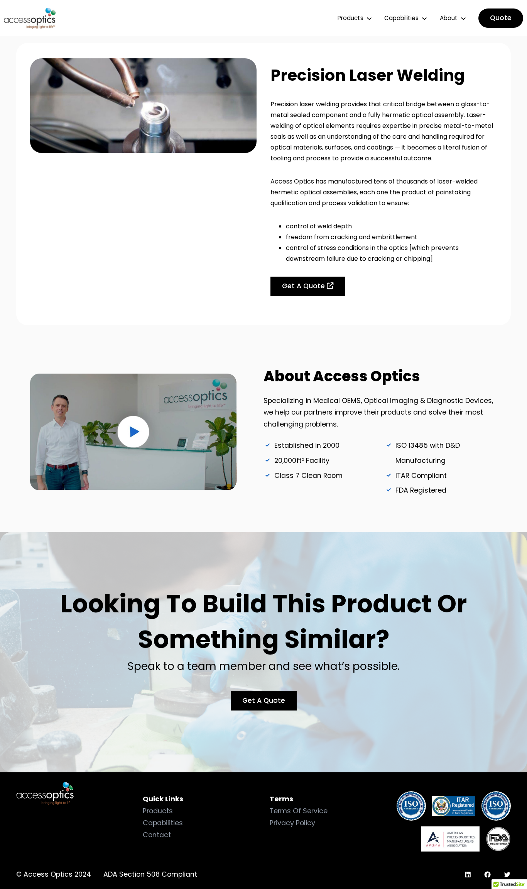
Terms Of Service (299, 811)
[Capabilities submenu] (424, 18)
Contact (157, 835)
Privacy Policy (292, 823)
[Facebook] (487, 874)
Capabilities (163, 823)
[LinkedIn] (467, 874)
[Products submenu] (369, 18)
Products (158, 811)
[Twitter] (507, 874)
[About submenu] (463, 18)
